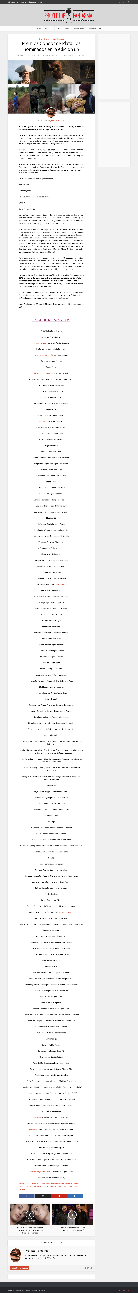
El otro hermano (40, 343)
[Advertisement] (114, 66)
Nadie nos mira (26, 1187)
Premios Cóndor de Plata (45, 1187)
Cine (58, 28)
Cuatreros (43, 421)
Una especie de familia (44, 355)
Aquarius (37, 1117)
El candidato (34, 1129)
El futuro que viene (42, 373)
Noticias (48, 28)
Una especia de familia (67, 1187)
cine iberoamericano (55, 1184)
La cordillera (60, 584)
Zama (22, 1189)
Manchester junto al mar (39, 1172)
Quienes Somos (13, 2)
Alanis (22, 1184)
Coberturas (79, 28)
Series (67, 28)
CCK (29, 1184)
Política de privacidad (34, 2)
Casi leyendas (67, 912)
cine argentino (39, 1184)
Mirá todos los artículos (19, 1268)
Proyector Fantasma (70, 55)
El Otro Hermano (73, 1184)
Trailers (92, 28)
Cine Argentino (50, 39)
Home (39, 28)
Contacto (23, 2)
